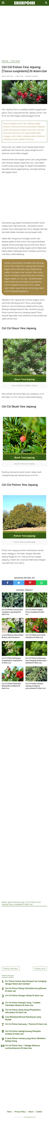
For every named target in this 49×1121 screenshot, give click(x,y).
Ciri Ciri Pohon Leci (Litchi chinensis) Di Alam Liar (35, 636)
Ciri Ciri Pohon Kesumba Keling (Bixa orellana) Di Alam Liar (11, 686)
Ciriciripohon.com (29, 1117)
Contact (39, 1112)
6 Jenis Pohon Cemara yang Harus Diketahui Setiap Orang (25, 1039)
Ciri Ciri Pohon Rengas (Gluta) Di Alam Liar (24, 995)
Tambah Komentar (31, 76)
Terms (9, 1112)
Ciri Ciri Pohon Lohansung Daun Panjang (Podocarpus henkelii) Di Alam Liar (36, 660)
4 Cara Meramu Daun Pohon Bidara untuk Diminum (12, 636)
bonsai (41, 309)
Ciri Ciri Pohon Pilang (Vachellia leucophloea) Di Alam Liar (25, 989)
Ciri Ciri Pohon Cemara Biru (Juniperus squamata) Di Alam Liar (12, 612)
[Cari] (46, 2)
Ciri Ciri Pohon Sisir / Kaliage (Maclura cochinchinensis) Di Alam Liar (22, 1046)
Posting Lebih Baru (10, 969)
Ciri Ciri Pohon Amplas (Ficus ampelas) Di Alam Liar (34, 612)
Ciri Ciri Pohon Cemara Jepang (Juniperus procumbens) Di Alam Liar (35, 686)
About (30, 1112)
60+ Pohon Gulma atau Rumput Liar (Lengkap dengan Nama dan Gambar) (26, 982)
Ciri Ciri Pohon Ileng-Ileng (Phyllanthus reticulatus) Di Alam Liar (23, 1011)
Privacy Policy (20, 1112)
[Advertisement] (24, 32)
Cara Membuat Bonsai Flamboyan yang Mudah (23, 1018)
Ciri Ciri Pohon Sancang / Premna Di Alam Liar (26, 1024)
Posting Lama (40, 969)
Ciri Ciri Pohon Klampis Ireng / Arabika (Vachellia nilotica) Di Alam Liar (22, 1004)
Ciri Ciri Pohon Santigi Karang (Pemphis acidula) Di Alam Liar (23, 1032)
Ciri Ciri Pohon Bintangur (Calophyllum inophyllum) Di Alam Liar (12, 660)
